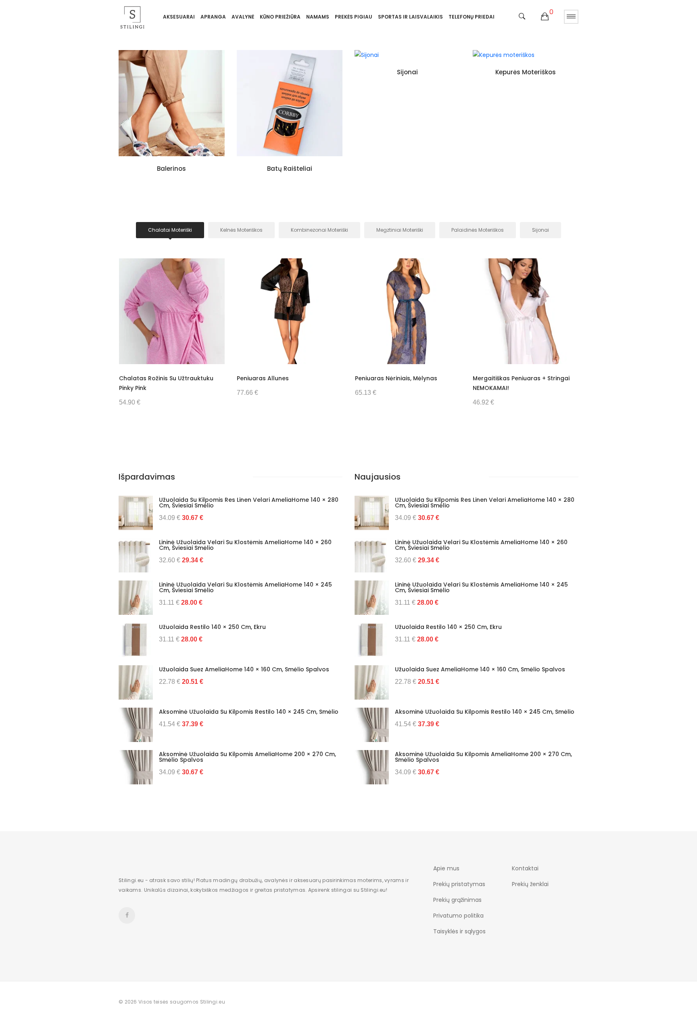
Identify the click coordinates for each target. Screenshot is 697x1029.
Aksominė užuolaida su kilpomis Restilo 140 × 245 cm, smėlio (248, 712)
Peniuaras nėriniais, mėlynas (396, 378)
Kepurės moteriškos (525, 72)
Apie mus (446, 868)
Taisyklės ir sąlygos (459, 931)
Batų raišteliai (289, 168)
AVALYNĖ (243, 16)
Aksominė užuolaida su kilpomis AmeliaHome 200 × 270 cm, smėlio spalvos (247, 757)
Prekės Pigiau (353, 16)
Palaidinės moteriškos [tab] (477, 229)
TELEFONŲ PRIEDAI (472, 16)
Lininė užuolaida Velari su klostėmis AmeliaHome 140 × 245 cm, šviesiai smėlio (245, 587)
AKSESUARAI (179, 16)
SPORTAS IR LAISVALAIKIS (410, 16)
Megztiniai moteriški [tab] (399, 229)
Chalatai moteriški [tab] (170, 229)
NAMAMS (317, 16)
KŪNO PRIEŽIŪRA (280, 16)
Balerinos (171, 168)
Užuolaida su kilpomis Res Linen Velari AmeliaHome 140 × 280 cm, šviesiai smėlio (248, 502)
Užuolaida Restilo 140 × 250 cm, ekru (212, 627)
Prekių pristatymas (459, 884)
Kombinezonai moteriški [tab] (319, 229)
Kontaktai (525, 868)
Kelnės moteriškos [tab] (241, 229)
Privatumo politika (458, 916)
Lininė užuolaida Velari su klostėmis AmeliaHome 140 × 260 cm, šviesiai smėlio (245, 545)
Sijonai (407, 72)
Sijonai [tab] (540, 229)
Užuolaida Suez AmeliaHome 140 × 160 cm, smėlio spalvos (244, 669)
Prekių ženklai (530, 884)
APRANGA (213, 16)
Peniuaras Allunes (263, 378)
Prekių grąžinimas (457, 900)
